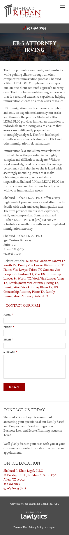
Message (10, 352)
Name (8, 314)
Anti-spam (50, 527)
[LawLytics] (34, 516)
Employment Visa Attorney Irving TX (33, 283)
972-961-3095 (36, 28)
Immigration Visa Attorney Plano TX (27, 287)
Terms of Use (20, 527)
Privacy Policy (36, 527)
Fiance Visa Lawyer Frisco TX (22, 270)
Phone (8, 327)
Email (8, 339)
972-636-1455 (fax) (14, 488)
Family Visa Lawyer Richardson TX (41, 265)
